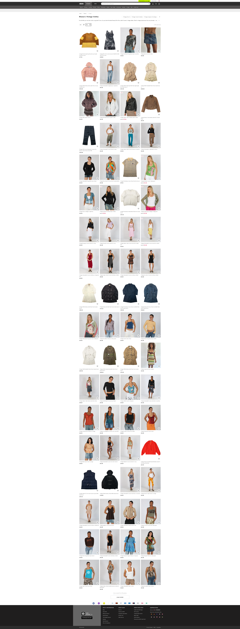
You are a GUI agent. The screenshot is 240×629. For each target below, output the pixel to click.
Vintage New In (126, 17)
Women (85, 13)
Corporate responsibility (122, 613)
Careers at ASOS (121, 611)
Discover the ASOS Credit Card (139, 619)
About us (120, 609)
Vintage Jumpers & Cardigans (150, 17)
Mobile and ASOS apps (138, 609)
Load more (120, 597)
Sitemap (104, 619)
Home (80, 13)
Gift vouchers (136, 611)
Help (104, 609)
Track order (105, 611)
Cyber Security (121, 617)
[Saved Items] (156, 4)
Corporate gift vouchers (138, 613)
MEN (95, 3)
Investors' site (120, 615)
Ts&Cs (155, 627)
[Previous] (121, 17)
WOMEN (88, 3)
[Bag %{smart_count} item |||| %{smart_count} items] (159, 4)
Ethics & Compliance (106, 622)
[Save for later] (97, 51)
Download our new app (144, 1)
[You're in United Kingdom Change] (159, 1)
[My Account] (152, 4)
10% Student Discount (107, 617)
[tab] (81, 7)
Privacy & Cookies (149, 627)
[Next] (160, 17)
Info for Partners (137, 617)
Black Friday (136, 615)
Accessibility (159, 627)
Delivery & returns (106, 613)
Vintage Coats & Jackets (137, 17)
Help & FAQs (154, 1)
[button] (151, 614)
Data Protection (105, 621)
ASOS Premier (105, 615)
